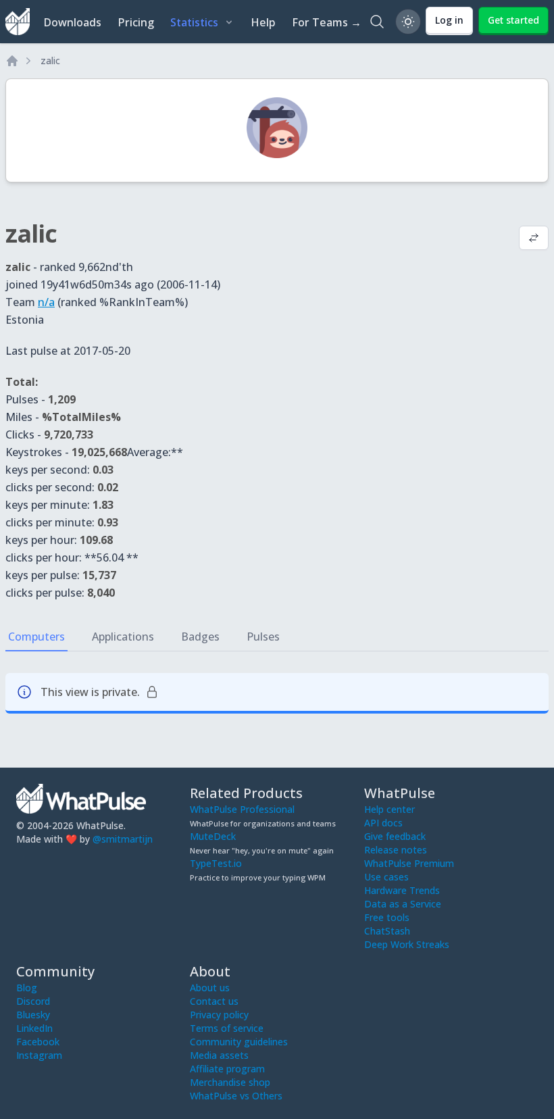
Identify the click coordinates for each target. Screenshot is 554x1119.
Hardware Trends (402, 890)
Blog (26, 987)
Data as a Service (402, 903)
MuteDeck (213, 836)
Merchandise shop (230, 1082)
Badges (200, 636)
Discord (33, 1001)
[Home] (12, 61)
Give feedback (395, 836)
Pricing (136, 22)
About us (210, 987)
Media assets (219, 1055)
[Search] (377, 22)
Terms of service (226, 1028)
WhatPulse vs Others (236, 1095)
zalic (50, 60)
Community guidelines (239, 1041)
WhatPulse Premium (409, 863)
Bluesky (33, 1014)
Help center (389, 809)
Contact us (214, 1001)
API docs (383, 822)
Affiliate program (227, 1068)
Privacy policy (219, 1014)
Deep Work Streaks (406, 944)
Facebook (37, 1041)
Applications (123, 636)
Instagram (39, 1055)
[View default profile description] (534, 239)
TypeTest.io (216, 863)
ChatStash (387, 930)
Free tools (386, 917)
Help (263, 22)
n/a (46, 302)
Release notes (395, 849)
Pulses (263, 636)
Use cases (386, 876)
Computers (36, 636)
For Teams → (326, 22)
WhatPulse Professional (242, 809)
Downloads (72, 22)
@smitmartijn (123, 838)
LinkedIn (34, 1028)
